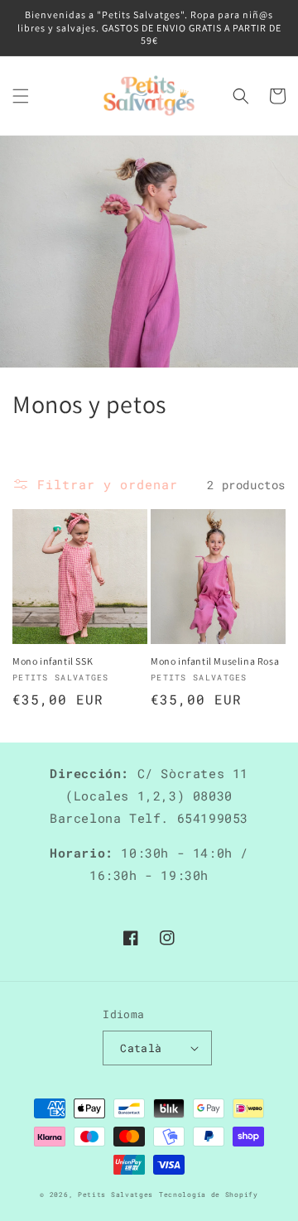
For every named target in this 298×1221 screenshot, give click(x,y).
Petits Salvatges (115, 1194)
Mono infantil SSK (52, 661)
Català (140, 1048)
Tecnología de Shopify (208, 1194)
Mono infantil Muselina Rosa (215, 661)
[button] (20, 96)
